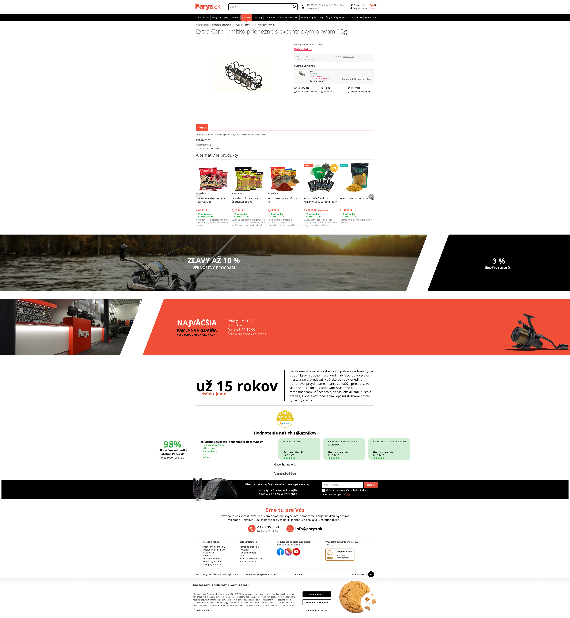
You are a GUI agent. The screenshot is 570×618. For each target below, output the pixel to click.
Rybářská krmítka (244, 24)
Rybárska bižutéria (221, 24)
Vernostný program (212, 561)
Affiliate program (248, 561)
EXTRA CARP (348, 56)
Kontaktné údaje (248, 552)
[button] (294, 6)
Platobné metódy (211, 558)
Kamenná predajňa (249, 546)
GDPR (242, 555)
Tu (227, 602)
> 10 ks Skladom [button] (204, 214)
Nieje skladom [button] (303, 49)
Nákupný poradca (212, 564)
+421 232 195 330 (314, 5)
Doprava (207, 555)
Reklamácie (208, 552)
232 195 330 (268, 527)
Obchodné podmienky (214, 546)
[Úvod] (208, 7)
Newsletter (245, 549)
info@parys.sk (312, 8)
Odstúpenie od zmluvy (214, 549)
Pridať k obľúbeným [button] (360, 91)
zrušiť (348, 494)
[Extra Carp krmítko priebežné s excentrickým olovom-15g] (302, 75)
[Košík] (373, 7)
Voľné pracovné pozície (251, 558)
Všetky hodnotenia (285, 464)
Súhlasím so (331, 490)
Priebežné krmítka (267, 24)
